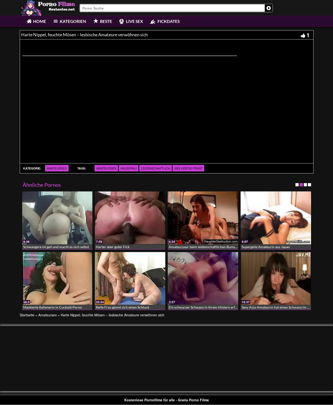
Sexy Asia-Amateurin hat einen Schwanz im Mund (279, 307)
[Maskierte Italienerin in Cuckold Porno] (57, 278)
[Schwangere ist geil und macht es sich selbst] (57, 217)
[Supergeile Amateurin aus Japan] (276, 217)
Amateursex (57, 168)
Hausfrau (128, 168)
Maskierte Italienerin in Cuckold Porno (52, 307)
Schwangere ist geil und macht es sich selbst (56, 247)
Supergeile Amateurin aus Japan (266, 247)
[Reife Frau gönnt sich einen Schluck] (130, 278)
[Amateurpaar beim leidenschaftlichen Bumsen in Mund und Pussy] (203, 217)
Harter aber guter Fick (112, 247)
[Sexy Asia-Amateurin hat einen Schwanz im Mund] (276, 278)
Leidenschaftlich (155, 168)
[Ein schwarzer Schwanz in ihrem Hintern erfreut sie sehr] (203, 278)
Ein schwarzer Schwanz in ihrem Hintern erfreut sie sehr (211, 307)
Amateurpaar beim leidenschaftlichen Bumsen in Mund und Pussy (218, 247)
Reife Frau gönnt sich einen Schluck (122, 307)
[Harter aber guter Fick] (130, 217)
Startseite (27, 314)
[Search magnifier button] (269, 8)
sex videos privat (188, 168)
